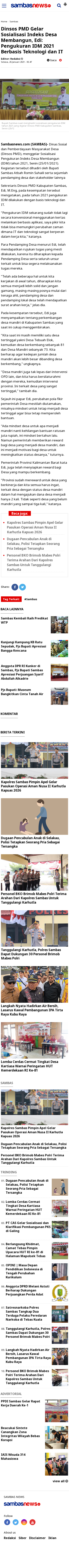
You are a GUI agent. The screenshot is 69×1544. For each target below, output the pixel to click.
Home (4, 21)
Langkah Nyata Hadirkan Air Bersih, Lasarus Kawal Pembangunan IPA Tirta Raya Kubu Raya (32, 1010)
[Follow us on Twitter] (15, 1522)
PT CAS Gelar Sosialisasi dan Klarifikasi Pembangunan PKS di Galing (28, 1227)
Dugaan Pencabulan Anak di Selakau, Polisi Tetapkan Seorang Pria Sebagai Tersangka (33, 544)
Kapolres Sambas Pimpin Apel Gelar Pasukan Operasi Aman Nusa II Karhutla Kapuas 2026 (35, 527)
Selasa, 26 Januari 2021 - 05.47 (16, 61)
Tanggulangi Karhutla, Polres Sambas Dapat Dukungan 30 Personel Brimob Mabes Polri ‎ (31, 954)
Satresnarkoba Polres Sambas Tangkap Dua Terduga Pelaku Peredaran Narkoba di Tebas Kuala (26, 1313)
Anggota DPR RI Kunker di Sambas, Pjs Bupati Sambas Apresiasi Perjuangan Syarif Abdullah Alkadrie (22, 672)
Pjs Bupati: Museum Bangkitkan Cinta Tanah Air (22, 692)
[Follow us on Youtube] (32, 1522)
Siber (22, 1538)
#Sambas (30, 599)
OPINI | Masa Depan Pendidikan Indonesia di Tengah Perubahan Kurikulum (24, 1271)
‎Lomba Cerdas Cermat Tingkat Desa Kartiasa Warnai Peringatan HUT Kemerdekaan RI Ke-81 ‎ (29, 1066)
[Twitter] (22, 587)
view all (59, 1481)
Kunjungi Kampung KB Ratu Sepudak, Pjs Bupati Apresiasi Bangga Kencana (23, 646)
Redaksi (10, 1538)
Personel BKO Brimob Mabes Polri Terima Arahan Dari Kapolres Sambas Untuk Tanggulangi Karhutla (33, 562)
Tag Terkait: (11, 599)
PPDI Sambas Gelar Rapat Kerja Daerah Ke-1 (20, 1403)
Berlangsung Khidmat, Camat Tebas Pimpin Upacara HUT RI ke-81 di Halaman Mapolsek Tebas (25, 1250)
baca (53, 60)
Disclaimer (37, 1538)
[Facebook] (15, 587)
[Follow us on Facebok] (7, 1522)
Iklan (52, 1538)
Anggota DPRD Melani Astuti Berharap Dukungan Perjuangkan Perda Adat (27, 1290)
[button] (65, 3)
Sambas (14, 21)
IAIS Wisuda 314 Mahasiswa (13, 1457)
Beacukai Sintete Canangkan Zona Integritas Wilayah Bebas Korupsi (20, 1434)
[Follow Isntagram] (24, 1522)
